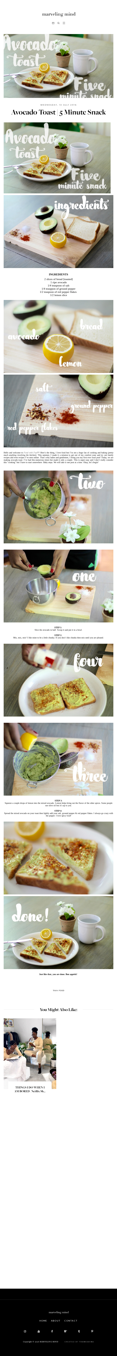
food (61, 990)
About (56, 1320)
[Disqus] (58, 1150)
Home (43, 1320)
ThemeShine (86, 1342)
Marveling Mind (49, 1342)
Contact (71, 1320)
